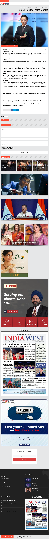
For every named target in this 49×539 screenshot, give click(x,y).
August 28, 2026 (35, 490)
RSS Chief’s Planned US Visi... (9, 500)
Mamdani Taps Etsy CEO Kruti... (10, 509)
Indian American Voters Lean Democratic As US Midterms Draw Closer (23, 192)
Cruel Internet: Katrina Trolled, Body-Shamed (21, 243)
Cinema (31, 7)
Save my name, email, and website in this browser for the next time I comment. (8, 148)
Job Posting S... (35, 488)
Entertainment (26, 7)
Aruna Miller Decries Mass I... (9, 511)
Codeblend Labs (25, 537)
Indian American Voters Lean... (10, 506)
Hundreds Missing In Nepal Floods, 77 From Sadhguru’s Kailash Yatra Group (23, 217)
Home (20, 7)
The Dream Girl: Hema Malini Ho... (40, 168)
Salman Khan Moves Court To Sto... (6, 167)
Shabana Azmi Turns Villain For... (23, 168)
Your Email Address (17, 454)
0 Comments (6, 45)
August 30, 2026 (35, 480)
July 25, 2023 (13, 45)
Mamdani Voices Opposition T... (10, 503)
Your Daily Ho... (35, 478)
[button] (24, 184)
